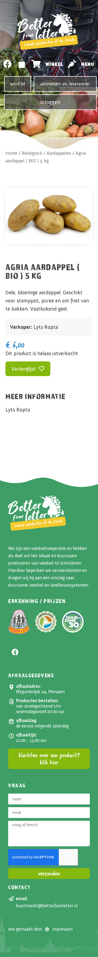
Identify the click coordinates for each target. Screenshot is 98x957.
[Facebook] (7, 64)
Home (11, 153)
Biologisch (32, 153)
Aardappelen (59, 153)
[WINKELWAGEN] (22, 63)
